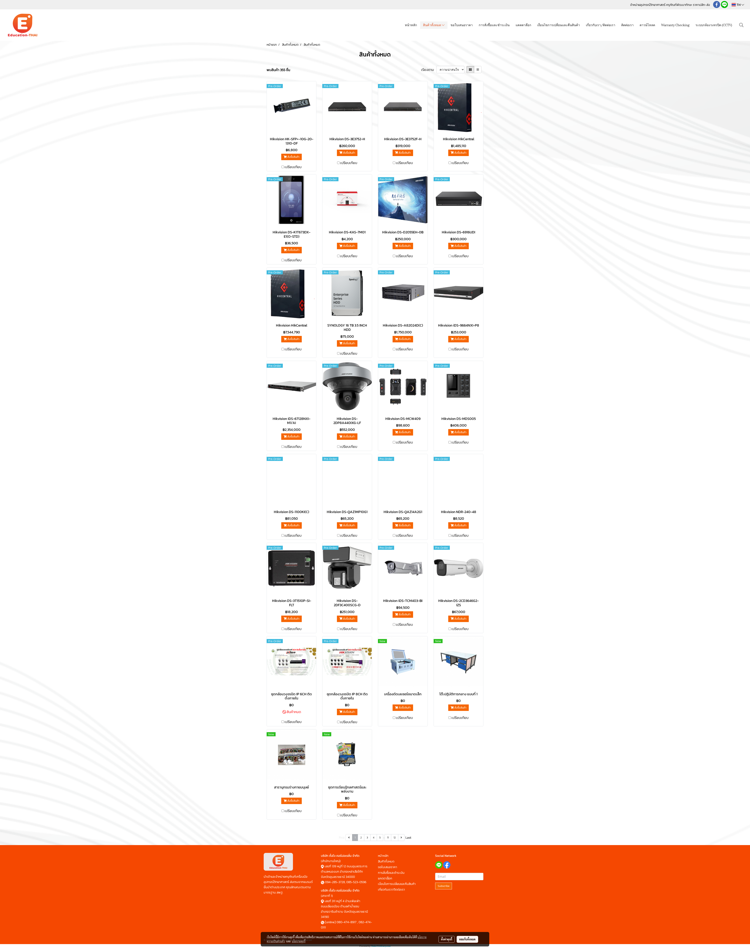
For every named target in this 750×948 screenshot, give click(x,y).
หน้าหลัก (411, 24)
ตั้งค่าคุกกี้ (446, 939)
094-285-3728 (335, 882)
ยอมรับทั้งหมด (467, 939)
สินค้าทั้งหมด (432, 24)
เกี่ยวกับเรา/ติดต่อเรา (600, 24)
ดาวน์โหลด (647, 24)
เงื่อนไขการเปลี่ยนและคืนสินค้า (558, 24)
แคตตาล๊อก (523, 24)
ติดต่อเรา (627, 24)
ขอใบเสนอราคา (462, 24)
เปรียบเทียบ (293, 167)
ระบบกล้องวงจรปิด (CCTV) (714, 24)
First (342, 837)
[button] (741, 25)
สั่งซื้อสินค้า (293, 157)
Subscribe (443, 886)
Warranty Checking (675, 24)
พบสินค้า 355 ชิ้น (278, 69)
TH (738, 4)
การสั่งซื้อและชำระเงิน (494, 24)
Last (408, 837)
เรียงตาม (428, 69)
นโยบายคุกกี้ (298, 941)
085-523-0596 (356, 882)
